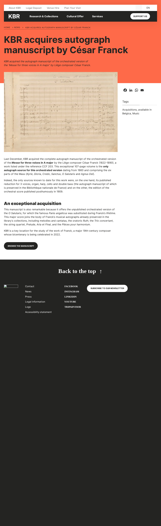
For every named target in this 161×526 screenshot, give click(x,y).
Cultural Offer (75, 16)
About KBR (15, 7)
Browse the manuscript (21, 245)
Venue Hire (53, 7)
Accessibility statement (38, 312)
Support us (140, 16)
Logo (28, 306)
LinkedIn (70, 296)
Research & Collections (44, 16)
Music (135, 113)
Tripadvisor (72, 307)
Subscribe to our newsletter (107, 288)
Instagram (71, 291)
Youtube (70, 301)
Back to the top (77, 271)
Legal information (35, 301)
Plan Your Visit (72, 7)
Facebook (71, 286)
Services (97, 16)
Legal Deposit (34, 7)
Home (7, 27)
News (17, 27)
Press (28, 296)
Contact (29, 286)
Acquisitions (129, 109)
